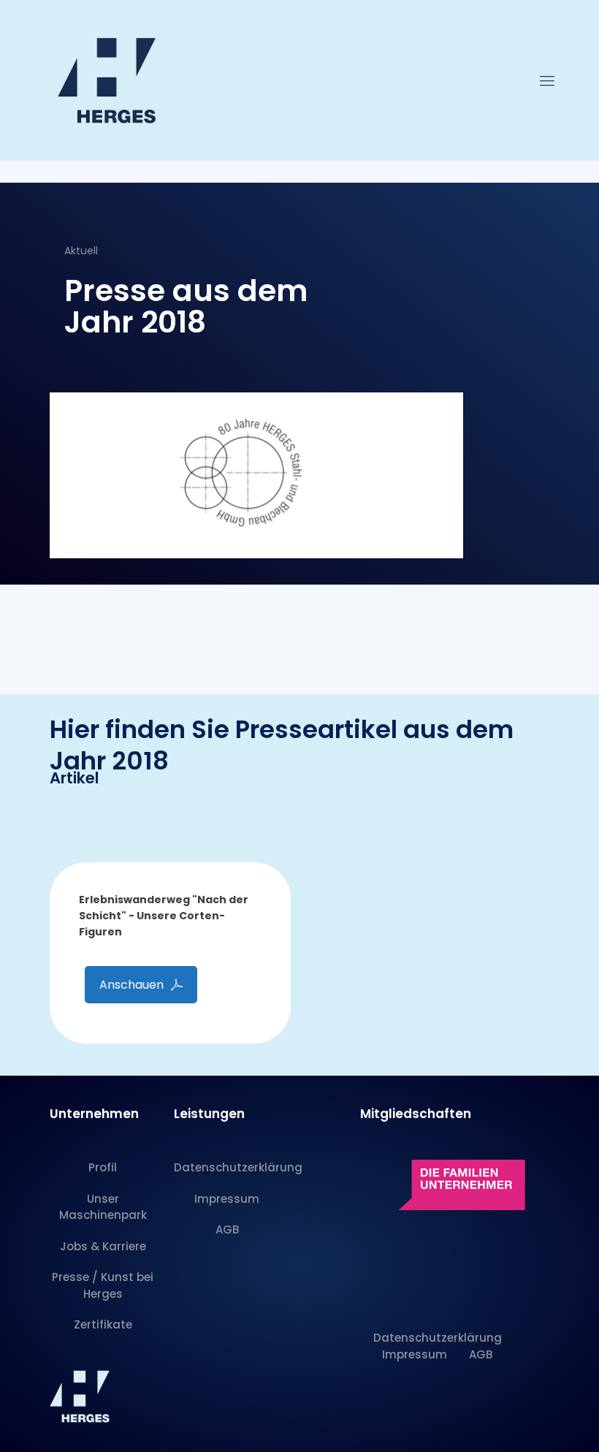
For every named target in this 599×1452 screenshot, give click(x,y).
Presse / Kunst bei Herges (102, 1285)
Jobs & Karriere (103, 1246)
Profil (102, 1167)
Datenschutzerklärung (227, 1167)
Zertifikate (103, 1324)
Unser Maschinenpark (103, 1207)
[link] (444, 1181)
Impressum (226, 1198)
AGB (227, 1229)
